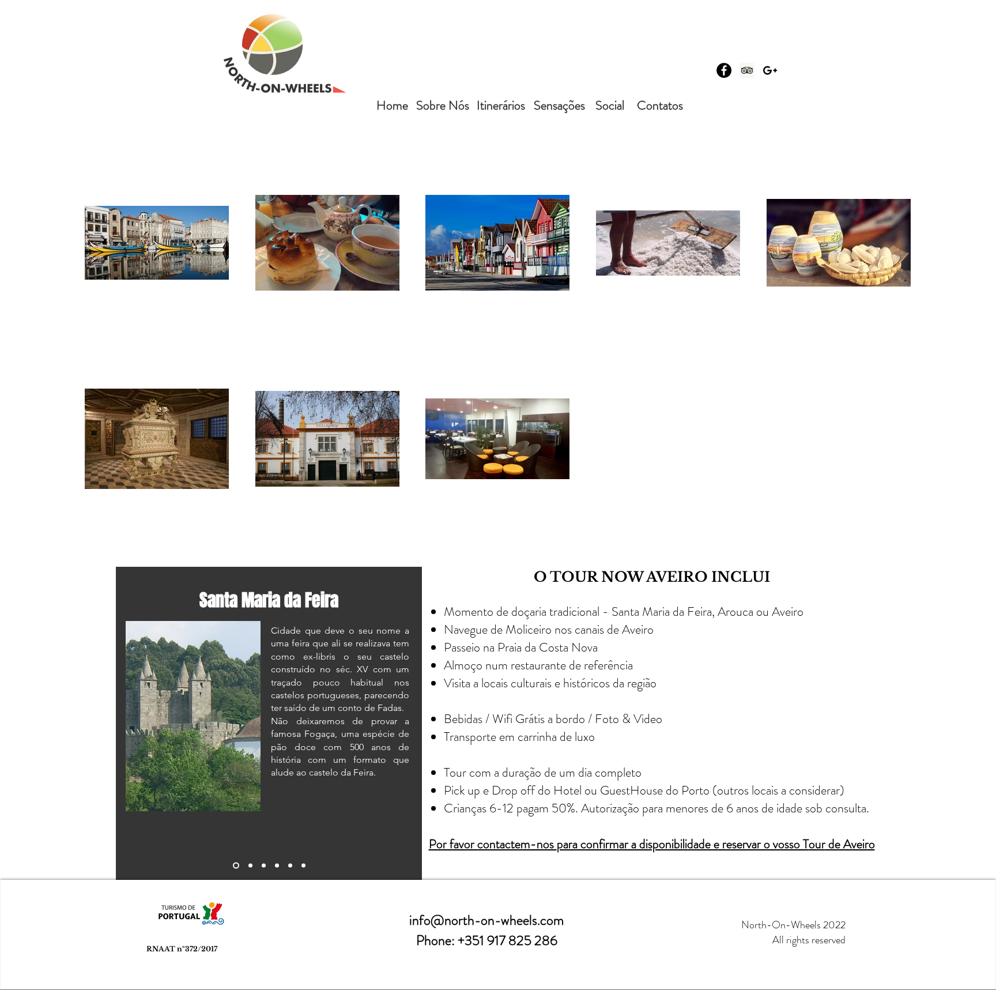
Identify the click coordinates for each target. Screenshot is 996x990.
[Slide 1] (236, 866)
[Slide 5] (290, 866)
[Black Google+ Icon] (770, 70)
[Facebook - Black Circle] (723, 70)
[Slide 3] (264, 866)
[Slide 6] (303, 866)
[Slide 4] (277, 866)
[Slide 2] (250, 866)
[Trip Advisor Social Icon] (747, 70)
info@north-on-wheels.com (486, 920)
